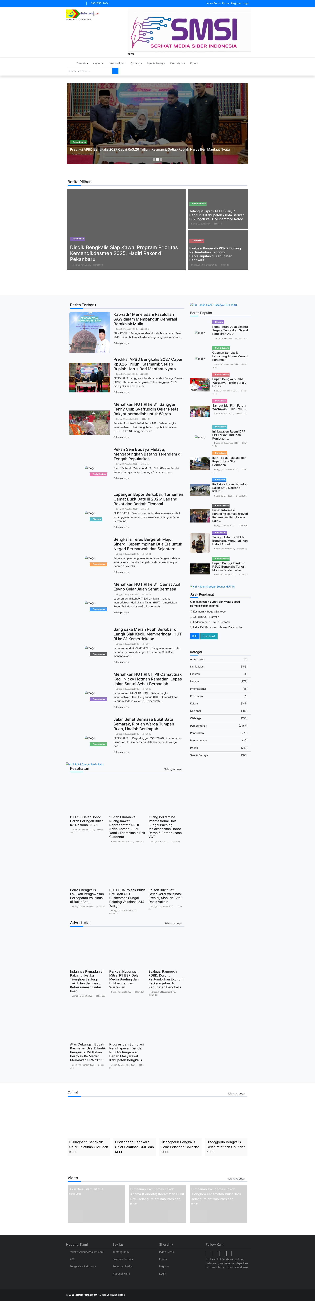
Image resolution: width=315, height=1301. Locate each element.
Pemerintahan (198, 725)
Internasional (117, 63)
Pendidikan (197, 733)
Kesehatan (196, 696)
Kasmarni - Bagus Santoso (209, 611)
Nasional (98, 63)
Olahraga (136, 63)
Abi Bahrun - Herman (205, 616)
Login (246, 3)
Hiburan (195, 674)
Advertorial (197, 659)
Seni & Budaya (156, 63)
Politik (194, 747)
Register (236, 3)
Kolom (194, 63)
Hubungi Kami (121, 1273)
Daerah (81, 63)
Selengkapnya (122, 343)
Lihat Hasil (208, 636)
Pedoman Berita (122, 1266)
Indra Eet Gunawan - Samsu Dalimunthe (217, 627)
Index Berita (213, 3)
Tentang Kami (121, 1252)
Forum (226, 3)
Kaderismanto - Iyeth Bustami (211, 622)
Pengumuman (198, 740)
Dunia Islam (177, 63)
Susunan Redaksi (123, 1259)
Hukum (194, 681)
